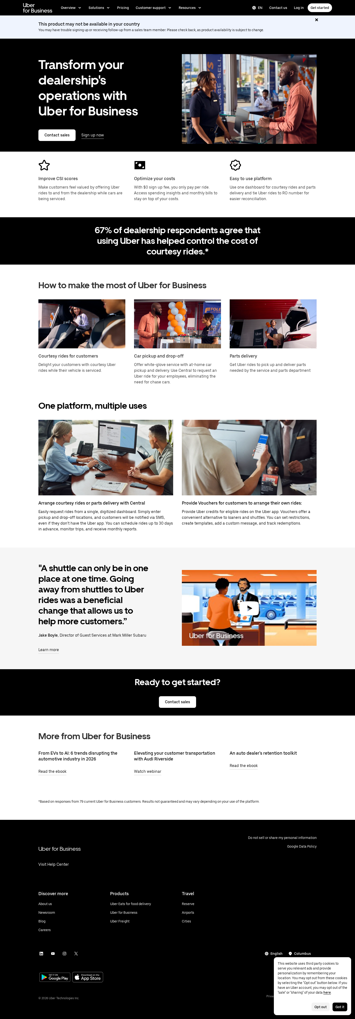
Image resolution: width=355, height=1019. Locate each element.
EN (260, 8)
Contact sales (57, 135)
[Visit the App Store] (87, 977)
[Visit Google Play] (54, 978)
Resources (187, 8)
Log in (299, 8)
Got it (339, 1007)
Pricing (123, 8)
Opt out (320, 1007)
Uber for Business (59, 848)
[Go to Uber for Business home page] (37, 8)
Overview (68, 8)
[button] (249, 608)
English (276, 954)
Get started (320, 8)
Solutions (96, 8)
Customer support (151, 8)
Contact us (278, 8)
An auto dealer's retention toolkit (263, 753)
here (327, 992)
